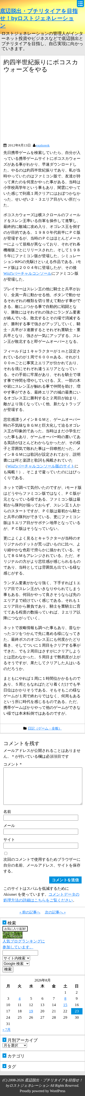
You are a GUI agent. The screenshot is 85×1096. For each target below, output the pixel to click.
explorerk (43, 145)
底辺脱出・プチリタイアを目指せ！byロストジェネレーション (39, 18)
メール (9, 826)
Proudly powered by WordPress (42, 1091)
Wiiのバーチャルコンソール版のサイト (41, 466)
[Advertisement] (41, 109)
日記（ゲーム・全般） (45, 728)
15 (65, 1005)
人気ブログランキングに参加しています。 (23, 944)
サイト (9, 839)
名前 (7, 812)
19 (31, 1011)
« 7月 (6, 1030)
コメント (12, 764)
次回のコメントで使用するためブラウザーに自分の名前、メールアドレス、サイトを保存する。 (41, 865)
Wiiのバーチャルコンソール (27, 273)
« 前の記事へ (29, 912)
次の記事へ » (55, 912)
